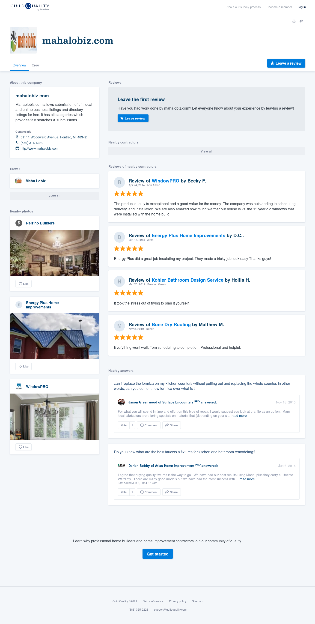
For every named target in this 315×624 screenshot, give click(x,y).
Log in (302, 7)
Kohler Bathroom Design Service (187, 279)
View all (54, 196)
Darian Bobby (139, 465)
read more (239, 415)
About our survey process (243, 7)
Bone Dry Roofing (171, 324)
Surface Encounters (177, 402)
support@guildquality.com (170, 609)
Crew (35, 65)
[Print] (294, 21)
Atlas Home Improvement (174, 465)
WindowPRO (37, 386)
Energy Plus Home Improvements (42, 305)
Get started (158, 554)
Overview (19, 65)
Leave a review (288, 63)
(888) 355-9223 (138, 609)
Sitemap (197, 601)
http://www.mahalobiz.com (40, 148)
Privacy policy (177, 601)
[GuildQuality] (29, 7)
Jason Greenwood (142, 402)
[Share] (301, 21)
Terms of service (153, 601)
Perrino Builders (40, 223)
